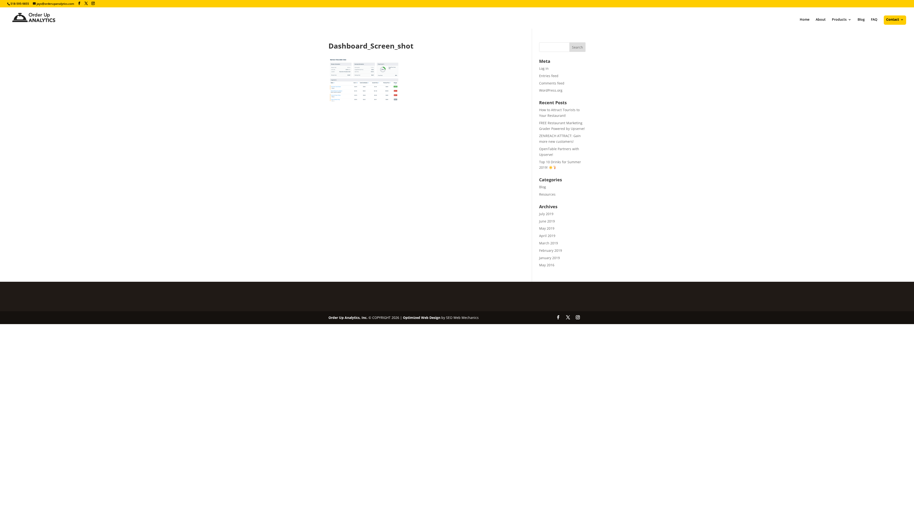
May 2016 (546, 265)
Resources (547, 194)
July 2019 (546, 214)
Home (805, 20)
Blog (861, 20)
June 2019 (547, 221)
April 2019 (547, 235)
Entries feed (548, 76)
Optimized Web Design (421, 317)
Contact (892, 20)
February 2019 (550, 250)
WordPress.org (550, 90)
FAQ (874, 20)
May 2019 (546, 228)
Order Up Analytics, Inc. (348, 317)
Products (839, 20)
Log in (544, 68)
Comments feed (551, 83)
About (821, 20)
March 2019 (548, 243)
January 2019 (549, 258)
